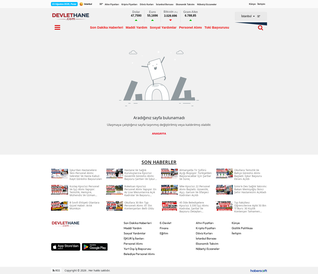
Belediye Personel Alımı (139, 254)
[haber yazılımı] (258, 270)
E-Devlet (165, 223)
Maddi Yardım (133, 228)
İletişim (261, 4)
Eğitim (164, 233)
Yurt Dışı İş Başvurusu (137, 249)
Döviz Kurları (146, 4)
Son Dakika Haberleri (138, 223)
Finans (164, 228)
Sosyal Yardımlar (135, 233)
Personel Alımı (133, 243)
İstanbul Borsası (164, 4)
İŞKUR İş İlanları (134, 238)
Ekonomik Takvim (185, 4)
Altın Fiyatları (112, 4)
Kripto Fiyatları (129, 4)
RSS (57, 270)
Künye (252, 4)
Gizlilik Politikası (242, 228)
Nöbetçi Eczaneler (207, 4)
